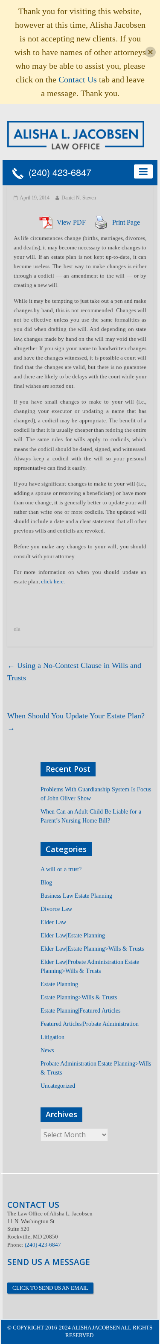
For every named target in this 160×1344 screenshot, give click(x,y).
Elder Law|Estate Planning (73, 935)
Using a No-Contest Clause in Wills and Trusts (74, 671)
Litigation (52, 1037)
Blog (46, 882)
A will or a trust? (61, 869)
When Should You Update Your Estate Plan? (76, 722)
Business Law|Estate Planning (76, 896)
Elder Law (53, 922)
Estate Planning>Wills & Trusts (79, 997)
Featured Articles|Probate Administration (90, 1024)
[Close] (150, 52)
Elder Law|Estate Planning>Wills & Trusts (92, 949)
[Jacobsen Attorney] (76, 134)
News (47, 1050)
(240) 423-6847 (57, 173)
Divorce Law (56, 909)
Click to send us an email (50, 1288)
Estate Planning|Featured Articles (80, 1010)
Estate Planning (59, 984)
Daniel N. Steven (78, 198)
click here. (53, 581)
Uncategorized (58, 1086)
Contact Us (77, 79)
